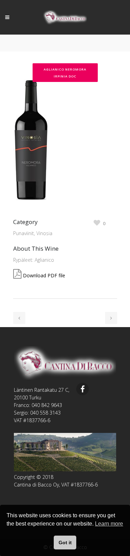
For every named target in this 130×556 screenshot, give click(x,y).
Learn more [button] (109, 524)
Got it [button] (65, 542)
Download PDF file (44, 275)
